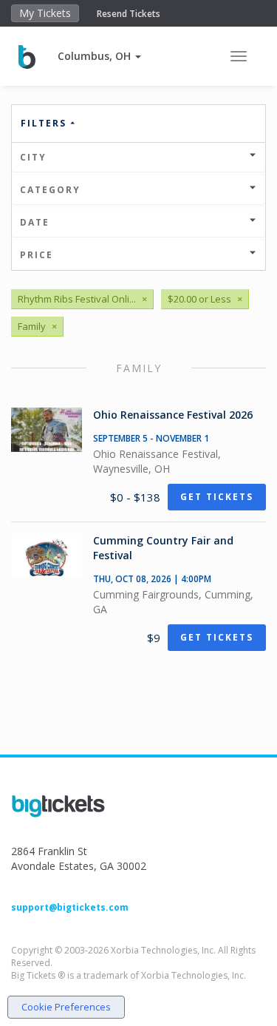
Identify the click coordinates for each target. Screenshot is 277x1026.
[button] (99, 56)
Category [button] (50, 189)
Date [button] (34, 222)
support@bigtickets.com (70, 907)
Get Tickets (216, 496)
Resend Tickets (128, 13)
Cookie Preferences (66, 1006)
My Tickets (45, 13)
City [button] (33, 157)
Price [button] (36, 255)
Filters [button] (45, 123)
